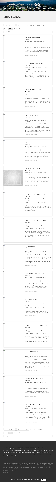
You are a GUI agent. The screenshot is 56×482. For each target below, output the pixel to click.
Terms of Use (28, 479)
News (44, 8)
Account (44, 4)
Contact (50, 8)
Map (21, 28)
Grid (6, 28)
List (11, 28)
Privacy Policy (5, 472)
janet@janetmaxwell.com (17, 4)
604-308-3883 (29, 4)
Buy (34, 8)
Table (16, 28)
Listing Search (27, 8)
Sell (39, 8)
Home (4, 8)
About (10, 8)
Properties (17, 8)
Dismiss (44, 479)
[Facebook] (35, 4)
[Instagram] (38, 4)
